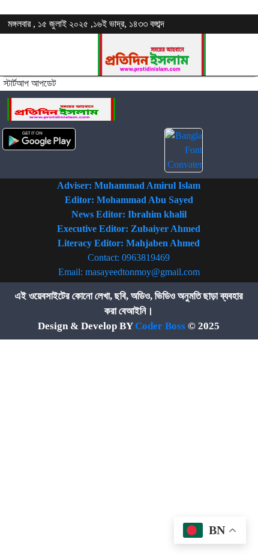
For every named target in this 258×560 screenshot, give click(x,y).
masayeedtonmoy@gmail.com (142, 272)
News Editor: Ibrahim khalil (129, 214)
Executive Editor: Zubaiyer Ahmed (128, 229)
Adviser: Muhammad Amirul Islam (128, 185)
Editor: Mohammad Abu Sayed (129, 200)
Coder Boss (160, 326)
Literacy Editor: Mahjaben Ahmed (129, 243)
